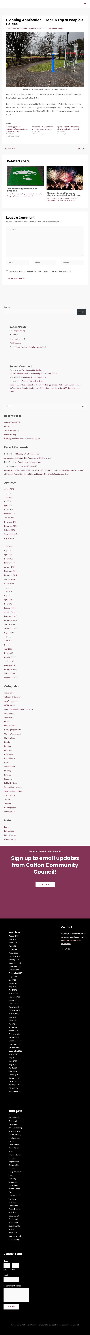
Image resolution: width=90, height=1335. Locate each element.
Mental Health (9, 758)
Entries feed (9, 831)
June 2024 (8, 591)
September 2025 (10, 534)
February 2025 (9, 563)
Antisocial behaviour (12, 697)
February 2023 (9, 657)
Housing (7, 742)
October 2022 (9, 673)
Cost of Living (9, 717)
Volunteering (9, 812)
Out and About (9, 767)
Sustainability (42, 28)
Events (61, 198)
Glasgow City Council (70, 198)
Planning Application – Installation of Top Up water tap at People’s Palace (17, 129)
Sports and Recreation (13, 791)
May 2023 (7, 645)
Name (6, 1261)
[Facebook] (62, 949)
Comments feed (10, 835)
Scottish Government (12, 787)
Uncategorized (10, 808)
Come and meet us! (17, 339)
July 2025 (7, 542)
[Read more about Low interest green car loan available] (25, 175)
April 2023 (8, 649)
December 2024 (10, 571)
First (5, 1269)
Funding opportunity (26, 194)
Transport (10, 196)
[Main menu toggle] (85, 4)
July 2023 (7, 637)
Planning (32, 28)
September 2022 (10, 678)
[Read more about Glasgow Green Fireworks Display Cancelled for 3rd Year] (65, 178)
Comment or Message (12, 1286)
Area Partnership (10, 701)
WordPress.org (10, 839)
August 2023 (9, 632)
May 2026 (7, 501)
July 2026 (7, 493)
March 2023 (8, 653)
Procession (14, 335)
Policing (7, 775)
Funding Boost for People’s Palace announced (28, 347)
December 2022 (10, 665)
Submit (11, 1307)
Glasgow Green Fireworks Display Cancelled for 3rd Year (64, 194)
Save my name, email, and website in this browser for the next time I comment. (40, 271)
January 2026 (9, 518)
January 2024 (9, 612)
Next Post (82, 148)
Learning (7, 746)
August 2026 (9, 489)
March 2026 (8, 509)
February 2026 (9, 514)
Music (6, 762)
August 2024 (9, 583)
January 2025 (9, 567)
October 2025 (9, 530)
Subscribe (45, 885)
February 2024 (9, 608)
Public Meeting (15, 343)
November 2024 (10, 575)
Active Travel (9, 693)
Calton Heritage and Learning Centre (18, 709)
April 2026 (8, 505)
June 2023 (8, 641)
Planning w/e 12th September (33, 370)
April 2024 (8, 600)
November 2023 (10, 620)
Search (7, 307)
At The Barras (9, 705)
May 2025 (7, 550)
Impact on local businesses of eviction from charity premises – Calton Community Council (45, 385)
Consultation (9, 713)
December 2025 (10, 522)
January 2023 (9, 661)
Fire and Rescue (10, 726)
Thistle (7, 799)
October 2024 (9, 579)
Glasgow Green (22, 28)
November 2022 (10, 669)
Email (6, 1275)
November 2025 (10, 526)
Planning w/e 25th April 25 (32, 381)
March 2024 (8, 604)
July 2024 (7, 587)
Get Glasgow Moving (17, 331)
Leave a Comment (12, 194)
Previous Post (9, 148)
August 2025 (9, 538)
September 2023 (10, 628)
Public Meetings (10, 783)
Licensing (8, 750)
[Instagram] (69, 949)
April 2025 (8, 555)
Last (13, 1269)
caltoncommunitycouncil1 (20, 373)
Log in (6, 827)
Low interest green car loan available (22, 189)
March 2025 (8, 559)
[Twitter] (66, 949)
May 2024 (7, 595)
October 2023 (9, 624)
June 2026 (8, 497)
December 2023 (10, 616)
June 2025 (8, 546)
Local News (8, 754)
